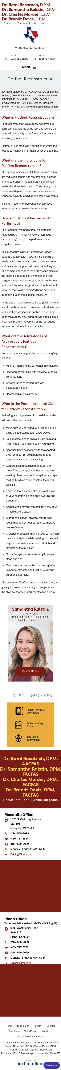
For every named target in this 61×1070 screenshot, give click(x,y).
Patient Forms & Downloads (35, 711)
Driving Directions (20, 854)
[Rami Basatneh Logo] (30, 13)
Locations (47, 1031)
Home (9, 1026)
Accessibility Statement (30, 1036)
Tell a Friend (30, 1031)
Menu (26, 66)
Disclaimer (23, 1026)
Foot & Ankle (22, 106)
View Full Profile (25, 671)
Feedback (14, 1031)
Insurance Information (33, 738)
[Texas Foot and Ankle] (30, 35)
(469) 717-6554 (47, 57)
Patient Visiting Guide (35, 725)
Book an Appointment (32, 48)
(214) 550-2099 (19, 57)
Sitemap (51, 1026)
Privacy (37, 1026)
